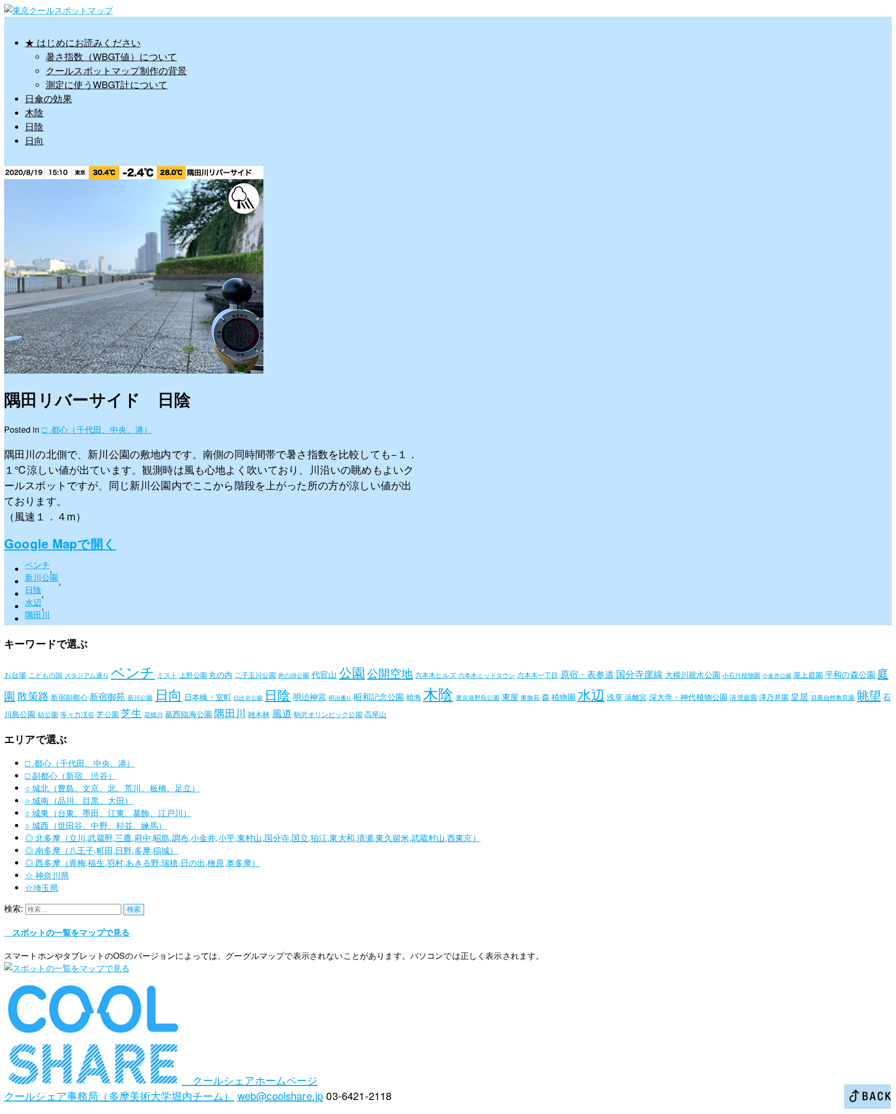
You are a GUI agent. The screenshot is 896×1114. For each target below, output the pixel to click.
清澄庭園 (743, 697)
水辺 (33, 602)
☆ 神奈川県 (47, 875)
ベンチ (37, 565)
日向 (34, 140)
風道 (282, 713)
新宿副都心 (69, 697)
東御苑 (530, 697)
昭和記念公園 (379, 696)
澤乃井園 (774, 697)
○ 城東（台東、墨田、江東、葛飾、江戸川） (108, 813)
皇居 (799, 696)
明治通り (340, 698)
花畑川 (153, 714)
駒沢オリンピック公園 (328, 714)
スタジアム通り (87, 674)
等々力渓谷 (77, 714)
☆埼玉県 (42, 887)
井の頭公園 (294, 674)
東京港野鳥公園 (478, 697)
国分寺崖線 (639, 673)
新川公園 (42, 577)
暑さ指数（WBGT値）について (111, 56)
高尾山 (375, 714)
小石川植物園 (741, 674)
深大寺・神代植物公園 (688, 696)
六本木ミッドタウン (486, 674)
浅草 (614, 696)
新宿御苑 (107, 696)
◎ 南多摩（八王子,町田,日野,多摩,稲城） (101, 850)
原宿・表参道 (587, 673)
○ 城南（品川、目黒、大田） (79, 800)
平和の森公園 (850, 674)
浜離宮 (636, 697)
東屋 (510, 696)
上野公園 (193, 675)
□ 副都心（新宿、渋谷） (70, 775)
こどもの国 (46, 675)
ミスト (167, 675)
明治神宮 (310, 696)
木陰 (34, 112)
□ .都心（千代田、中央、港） (97, 429)
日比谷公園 (247, 698)
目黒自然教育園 (833, 697)
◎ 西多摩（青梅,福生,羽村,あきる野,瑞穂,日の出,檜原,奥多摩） (142, 863)
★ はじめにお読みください (83, 42)
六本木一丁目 (537, 675)
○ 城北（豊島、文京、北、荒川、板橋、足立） (112, 788)
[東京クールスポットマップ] (58, 10)
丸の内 (220, 674)
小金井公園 (776, 675)
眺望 (869, 695)
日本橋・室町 (207, 696)
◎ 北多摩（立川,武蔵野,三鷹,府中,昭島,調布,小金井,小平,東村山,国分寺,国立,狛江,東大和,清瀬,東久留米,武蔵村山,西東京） (253, 838)
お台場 (15, 674)
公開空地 (390, 673)
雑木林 (259, 714)
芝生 (131, 713)
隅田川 (37, 615)
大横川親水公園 (692, 674)
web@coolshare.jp (280, 1095)
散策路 (32, 696)
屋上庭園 (808, 674)
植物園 (563, 696)
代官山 (324, 674)
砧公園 (48, 714)
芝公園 (107, 714)
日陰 (34, 126)
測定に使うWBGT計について (106, 84)
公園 (352, 672)
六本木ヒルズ (435, 675)
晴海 (414, 697)
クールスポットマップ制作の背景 (116, 70)
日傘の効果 (48, 98)
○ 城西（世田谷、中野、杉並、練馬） (95, 825)
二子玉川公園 (255, 675)
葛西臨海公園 (188, 713)
